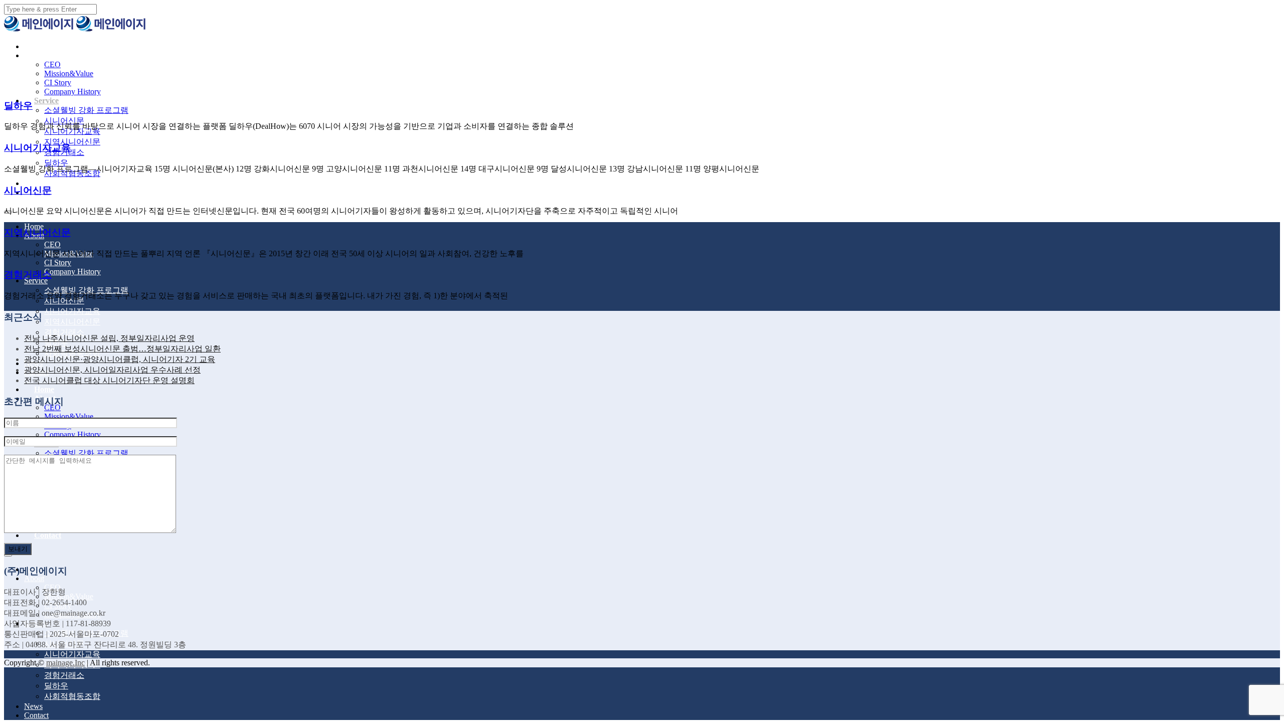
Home (44, 46)
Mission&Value (68, 73)
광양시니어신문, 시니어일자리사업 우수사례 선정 (112, 370)
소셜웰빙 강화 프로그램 (86, 110)
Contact (47, 535)
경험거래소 (64, 332)
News (43, 183)
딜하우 (56, 162)
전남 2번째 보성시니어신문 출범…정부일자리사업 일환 (122, 348)
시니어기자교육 (72, 311)
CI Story (57, 82)
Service (46, 100)
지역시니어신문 (72, 141)
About (45, 55)
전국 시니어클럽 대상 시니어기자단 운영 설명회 (109, 380)
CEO (52, 64)
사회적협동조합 (72, 696)
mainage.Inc (65, 662)
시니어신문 (64, 120)
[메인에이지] (39, 29)
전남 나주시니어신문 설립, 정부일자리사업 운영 (109, 338)
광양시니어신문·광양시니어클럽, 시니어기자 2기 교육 (119, 359)
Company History (72, 91)
